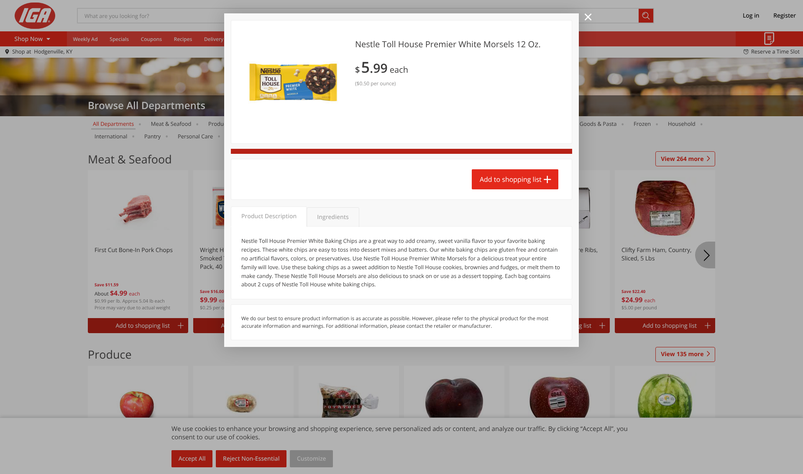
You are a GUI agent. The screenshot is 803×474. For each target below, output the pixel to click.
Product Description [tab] (269, 216)
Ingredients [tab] (332, 217)
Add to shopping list (511, 179)
